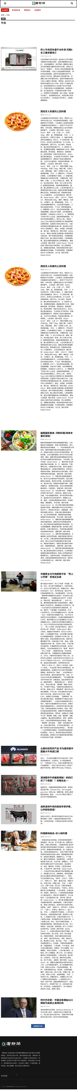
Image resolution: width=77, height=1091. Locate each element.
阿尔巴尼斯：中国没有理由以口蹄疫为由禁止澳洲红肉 (57, 1001)
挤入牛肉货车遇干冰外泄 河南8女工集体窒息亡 (56, 51)
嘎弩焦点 (27, 10)
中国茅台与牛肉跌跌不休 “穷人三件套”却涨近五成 (57, 575)
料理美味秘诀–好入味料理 (54, 833)
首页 (2, 15)
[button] (38, 1026)
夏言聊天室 (16, 10)
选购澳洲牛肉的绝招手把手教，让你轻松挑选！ (57, 808)
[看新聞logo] (38, 5)
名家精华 (37, 10)
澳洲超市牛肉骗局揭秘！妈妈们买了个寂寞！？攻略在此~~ (57, 779)
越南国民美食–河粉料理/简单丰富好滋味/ (57, 434)
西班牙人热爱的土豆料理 (53, 111)
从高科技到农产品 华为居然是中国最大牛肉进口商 (57, 750)
